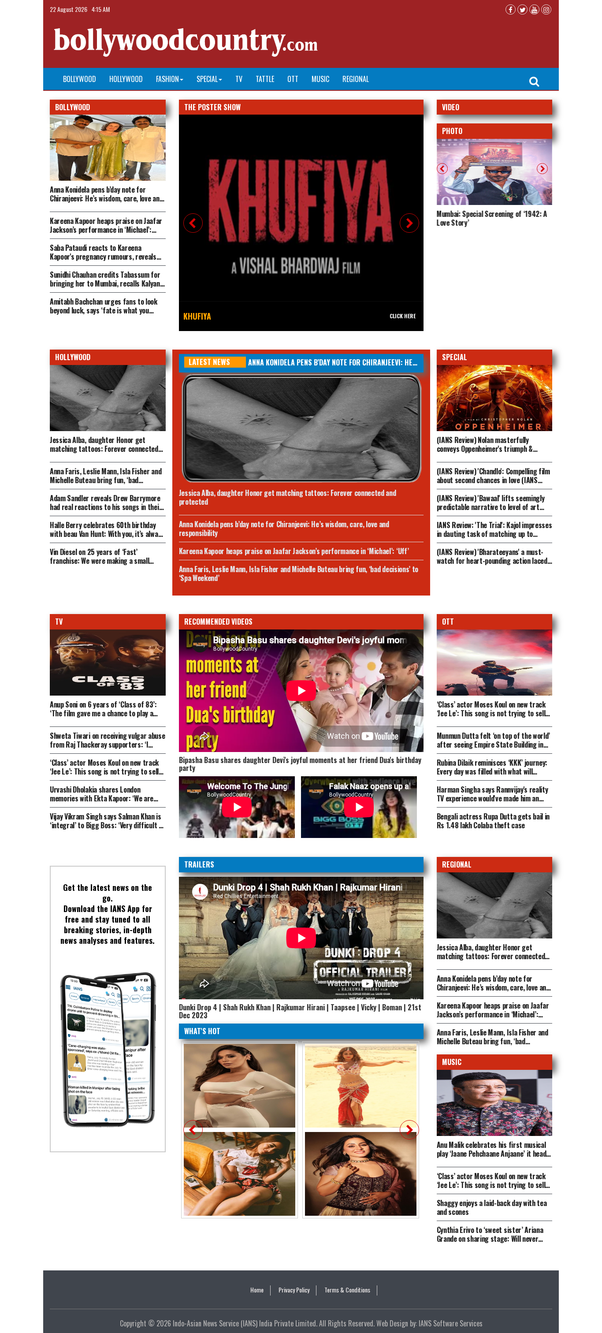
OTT (292, 79)
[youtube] (534, 9)
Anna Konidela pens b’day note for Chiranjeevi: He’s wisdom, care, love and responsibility (106, 198)
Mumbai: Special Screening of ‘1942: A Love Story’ (492, 218)
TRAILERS (199, 864)
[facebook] (511, 9)
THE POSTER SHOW (212, 107)
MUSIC (451, 1062)
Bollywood (79, 79)
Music (320, 79)
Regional (355, 79)
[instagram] (546, 9)
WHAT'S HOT (202, 1031)
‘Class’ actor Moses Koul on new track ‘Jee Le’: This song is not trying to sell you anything (491, 713)
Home (257, 1289)
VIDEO (450, 107)
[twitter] (522, 9)
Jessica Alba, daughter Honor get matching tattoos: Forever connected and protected (104, 449)
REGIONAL (457, 864)
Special (207, 79)
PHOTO (452, 131)
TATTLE (265, 79)
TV (238, 79)
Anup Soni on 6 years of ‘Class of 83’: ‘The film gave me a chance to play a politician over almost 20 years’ (103, 713)
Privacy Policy (294, 1289)
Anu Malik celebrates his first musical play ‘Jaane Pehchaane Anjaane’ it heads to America (493, 1153)
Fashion (167, 79)
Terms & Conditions (347, 1289)
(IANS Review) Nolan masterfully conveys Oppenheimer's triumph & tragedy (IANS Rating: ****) (485, 449)
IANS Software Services (451, 1323)
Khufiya (197, 316)
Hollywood (126, 79)
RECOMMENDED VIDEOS (218, 621)
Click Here (403, 316)
